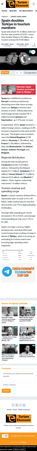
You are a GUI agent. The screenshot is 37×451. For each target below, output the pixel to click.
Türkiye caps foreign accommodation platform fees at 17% (27, 338)
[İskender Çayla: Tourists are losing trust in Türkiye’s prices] (10, 311)
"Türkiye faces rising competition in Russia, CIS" (9, 338)
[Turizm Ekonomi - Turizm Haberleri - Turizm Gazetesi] (17, 4)
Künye (15, 409)
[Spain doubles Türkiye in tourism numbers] (18, 59)
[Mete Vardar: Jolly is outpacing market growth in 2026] (27, 311)
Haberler (4, 16)
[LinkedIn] (24, 405)
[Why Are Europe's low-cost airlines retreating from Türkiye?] (10, 349)
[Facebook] (13, 405)
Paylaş (6, 72)
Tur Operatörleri (26, 11)
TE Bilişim (24, 442)
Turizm (4, 11)
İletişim (9, 409)
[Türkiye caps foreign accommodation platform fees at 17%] (27, 331)
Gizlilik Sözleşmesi (24, 409)
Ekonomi (13, 11)
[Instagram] (20, 405)
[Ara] (34, 4)
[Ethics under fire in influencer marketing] (27, 349)
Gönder (6, 391)
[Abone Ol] (30, 73)
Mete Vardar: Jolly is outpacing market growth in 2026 (26, 319)
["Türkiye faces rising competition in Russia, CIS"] (10, 331)
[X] (16, 405)
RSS (6, 436)
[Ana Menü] (2, 4)
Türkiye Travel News (18, 16)
